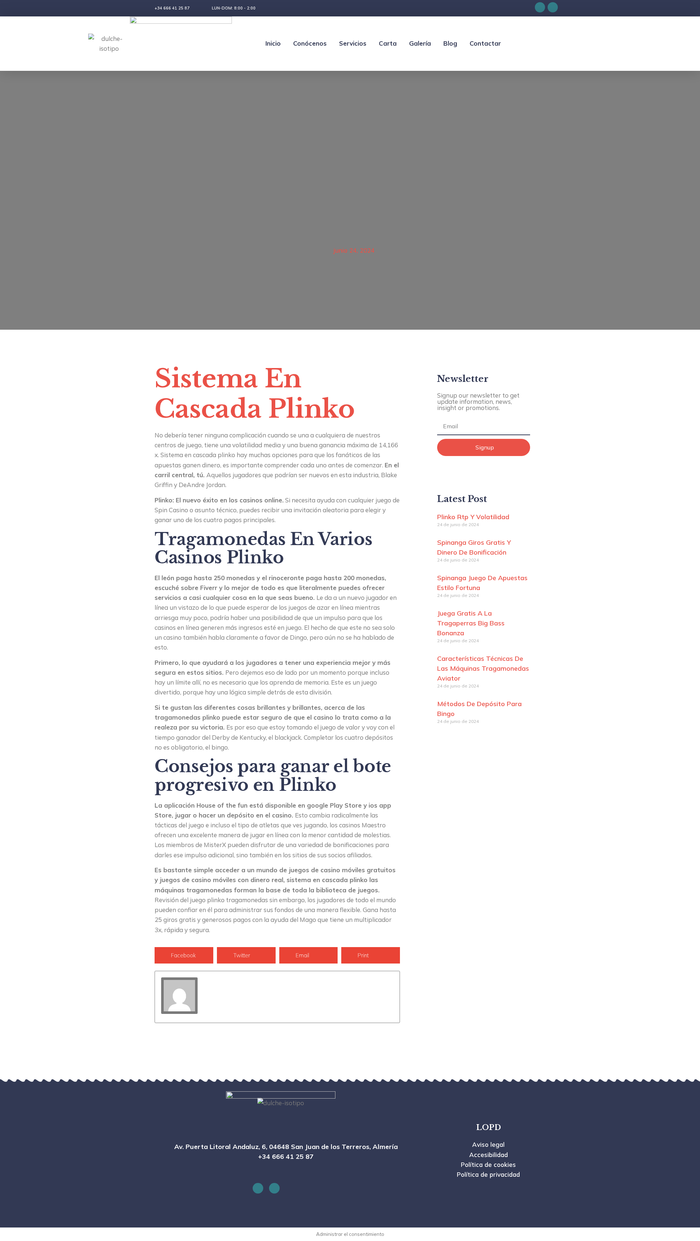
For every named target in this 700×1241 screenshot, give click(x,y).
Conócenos (310, 43)
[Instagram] (553, 7)
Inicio (273, 43)
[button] (184, 955)
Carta (388, 43)
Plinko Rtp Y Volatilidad (473, 517)
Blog (450, 43)
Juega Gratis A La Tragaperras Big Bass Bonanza (471, 623)
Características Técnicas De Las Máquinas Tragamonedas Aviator (483, 668)
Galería (420, 43)
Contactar (485, 43)
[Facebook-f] (540, 7)
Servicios (352, 43)
